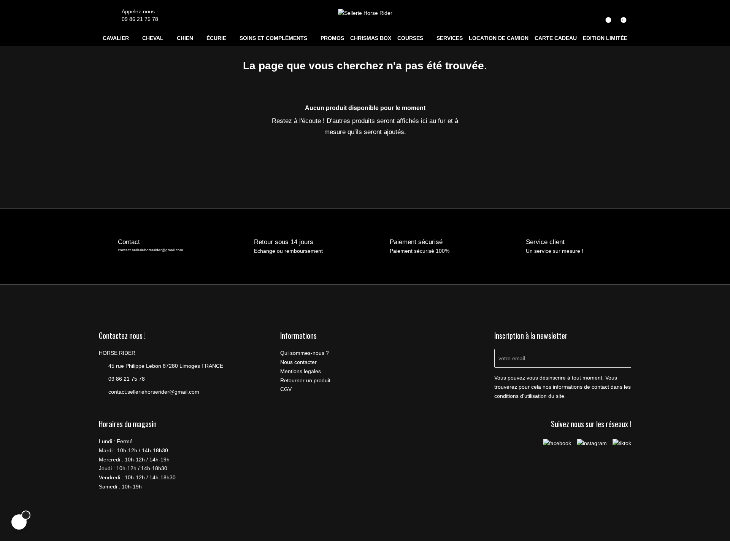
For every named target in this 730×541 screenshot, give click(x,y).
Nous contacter (298, 362)
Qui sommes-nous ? (304, 353)
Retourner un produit (305, 380)
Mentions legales (300, 371)
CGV (286, 389)
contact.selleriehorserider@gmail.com (150, 250)
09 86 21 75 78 (140, 19)
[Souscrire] (622, 358)
